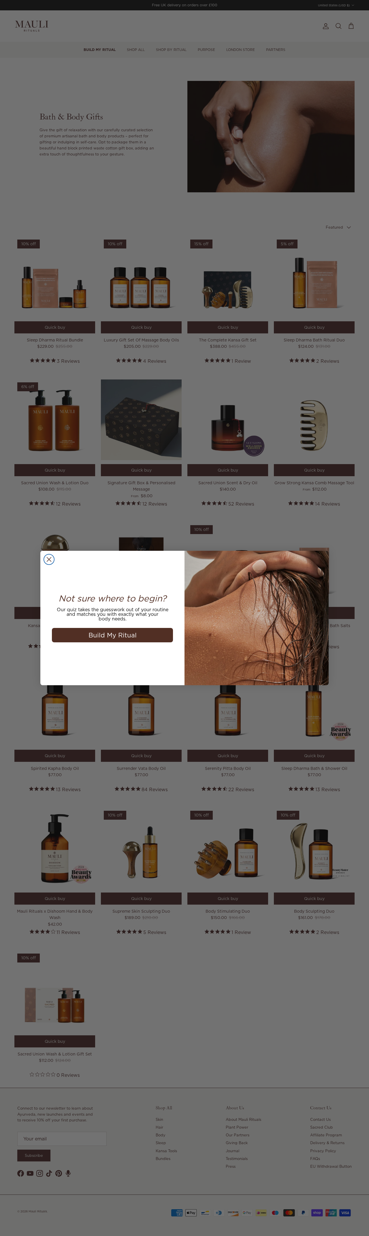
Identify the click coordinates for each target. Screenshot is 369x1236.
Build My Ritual (113, 635)
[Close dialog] (49, 559)
